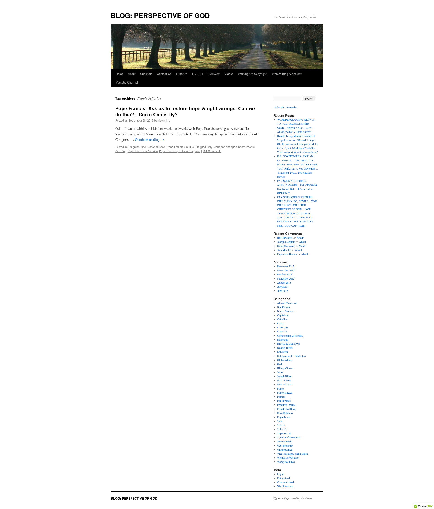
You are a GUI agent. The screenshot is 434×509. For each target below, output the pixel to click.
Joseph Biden (284, 376)
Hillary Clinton (285, 368)
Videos (229, 74)
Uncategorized (284, 449)
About (132, 74)
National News (156, 147)
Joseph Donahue (286, 242)
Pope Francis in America (143, 151)
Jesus (280, 372)
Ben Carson (283, 307)
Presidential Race (286, 409)
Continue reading (149, 139)
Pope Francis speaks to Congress (179, 151)
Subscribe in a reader (285, 107)
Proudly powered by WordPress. (295, 498)
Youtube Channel (127, 82)
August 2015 (284, 282)
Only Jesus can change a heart (226, 147)
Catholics (282, 319)
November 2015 (286, 270)
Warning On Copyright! (252, 74)
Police (280, 388)
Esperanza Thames (287, 254)
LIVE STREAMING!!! (206, 74)
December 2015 (285, 266)
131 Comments (212, 151)
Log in (280, 474)
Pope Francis (175, 147)
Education (282, 352)
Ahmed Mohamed (287, 303)
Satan (280, 421)
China (280, 323)
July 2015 (282, 286)
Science (281, 425)
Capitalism (282, 315)
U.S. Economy (285, 445)
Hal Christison (285, 237)
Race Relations (285, 413)
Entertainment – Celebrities (291, 356)
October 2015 (284, 274)
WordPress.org (285, 486)
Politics (281, 396)
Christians (282, 327)
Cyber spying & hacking (290, 335)
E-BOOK (182, 74)
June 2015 (282, 290)
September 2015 (286, 278)
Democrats (283, 339)
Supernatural (284, 433)
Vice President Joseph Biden (292, 453)
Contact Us (164, 74)
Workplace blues (286, 462)
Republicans (283, 417)
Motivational (284, 380)
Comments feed (285, 482)
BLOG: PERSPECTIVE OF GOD (160, 15)
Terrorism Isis (284, 441)
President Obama (286, 404)
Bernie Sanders (285, 311)
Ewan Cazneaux (285, 246)
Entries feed (283, 478)
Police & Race (284, 392)
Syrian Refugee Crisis (289, 437)
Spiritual (189, 147)
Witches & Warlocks (288, 457)
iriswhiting (164, 120)
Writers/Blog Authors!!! (287, 74)
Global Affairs (284, 360)
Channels (146, 74)
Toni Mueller (284, 250)
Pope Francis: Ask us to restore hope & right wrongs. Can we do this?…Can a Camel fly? (185, 111)
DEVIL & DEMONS (288, 343)
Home (119, 74)
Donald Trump (285, 347)
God (143, 147)
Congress (133, 147)
